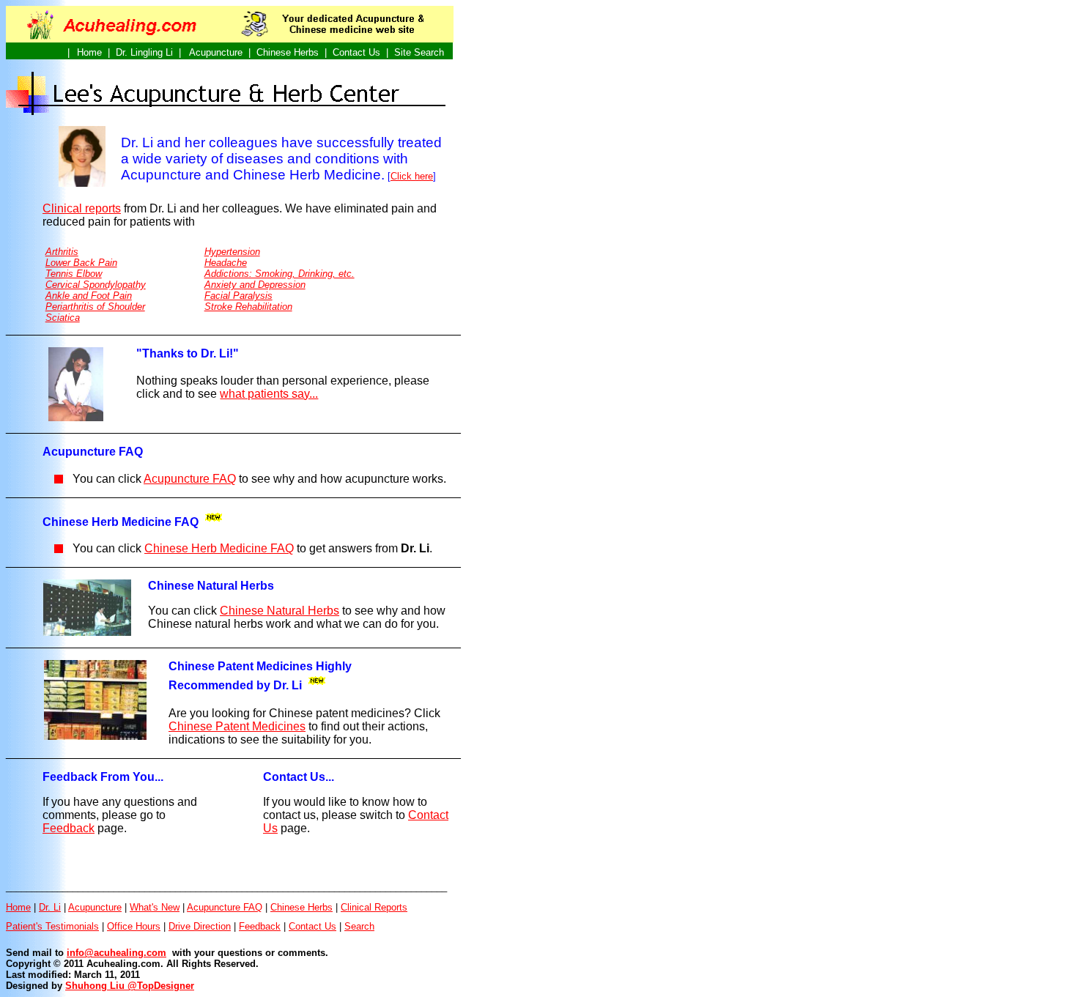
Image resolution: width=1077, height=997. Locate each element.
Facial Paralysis (238, 295)
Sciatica (62, 317)
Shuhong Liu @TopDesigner (129, 985)
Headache (225, 262)
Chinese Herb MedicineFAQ (219, 548)
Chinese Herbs (301, 907)
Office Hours (133, 926)
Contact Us (312, 926)
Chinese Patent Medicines (237, 726)
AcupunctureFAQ (190, 478)
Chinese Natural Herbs (279, 610)
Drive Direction (200, 926)
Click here (412, 176)
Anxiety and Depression (255, 284)
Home (18, 907)
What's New (155, 907)
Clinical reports (81, 208)
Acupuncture (95, 907)
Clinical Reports (374, 907)
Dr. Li (50, 907)
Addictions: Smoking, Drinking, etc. (279, 273)
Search (359, 926)
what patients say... (269, 394)
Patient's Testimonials (52, 926)
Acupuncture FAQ (224, 907)
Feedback (68, 828)
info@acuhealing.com (116, 952)
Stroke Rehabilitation (248, 306)
